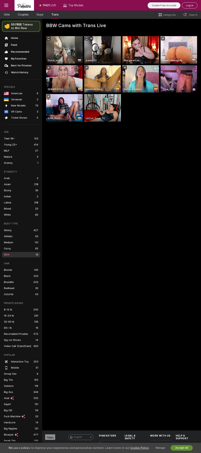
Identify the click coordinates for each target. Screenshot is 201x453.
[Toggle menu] (6, 5)
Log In (189, 5)
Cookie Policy (139, 447)
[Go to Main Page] (24, 5)
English (78, 437)
